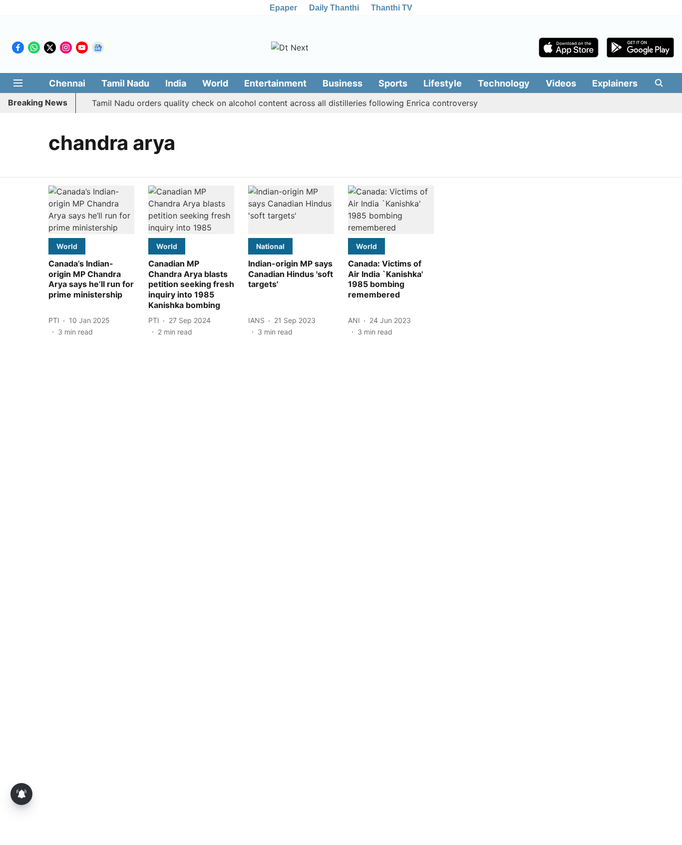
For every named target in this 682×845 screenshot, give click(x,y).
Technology (504, 83)
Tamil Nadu (125, 83)
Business (342, 83)
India (175, 83)
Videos (561, 83)
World (215, 83)
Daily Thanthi (334, 8)
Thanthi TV (391, 8)
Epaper (283, 8)
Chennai (67, 83)
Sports (392, 83)
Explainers (615, 83)
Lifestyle (442, 83)
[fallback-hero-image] (91, 210)
